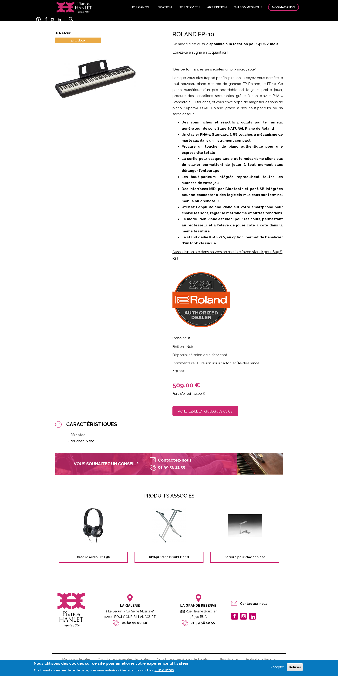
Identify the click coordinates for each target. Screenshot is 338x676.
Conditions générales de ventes (123, 659)
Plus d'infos (164, 670)
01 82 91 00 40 (134, 623)
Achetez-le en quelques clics (205, 411)
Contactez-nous (175, 460)
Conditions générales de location (184, 659)
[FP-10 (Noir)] (110, 79)
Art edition (217, 7)
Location (164, 7)
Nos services (189, 7)
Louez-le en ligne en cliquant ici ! (200, 52)
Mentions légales (76, 659)
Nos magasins (283, 7)
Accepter (277, 667)
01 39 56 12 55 (202, 623)
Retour (64, 33)
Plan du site (228, 659)
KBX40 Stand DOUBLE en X (169, 557)
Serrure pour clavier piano (245, 557)
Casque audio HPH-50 (93, 557)
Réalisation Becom (260, 659)
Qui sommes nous (248, 7)
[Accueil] (74, 7)
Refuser (295, 667)
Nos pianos (140, 7)
